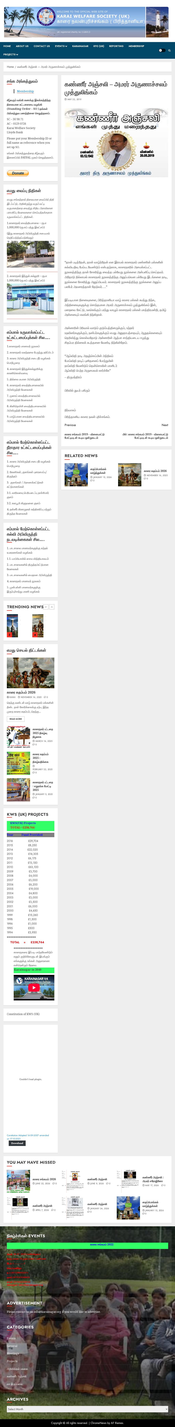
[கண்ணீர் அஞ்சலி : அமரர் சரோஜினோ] (128, 1181)
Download (17, 1143)
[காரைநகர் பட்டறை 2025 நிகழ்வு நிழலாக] (12, 625)
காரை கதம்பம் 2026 (155, 471)
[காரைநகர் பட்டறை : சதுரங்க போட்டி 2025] (18, 789)
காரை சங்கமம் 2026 (44, 1179)
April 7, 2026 (42, 1210)
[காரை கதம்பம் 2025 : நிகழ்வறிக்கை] (18, 763)
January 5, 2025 (44, 794)
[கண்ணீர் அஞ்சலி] (73, 1181)
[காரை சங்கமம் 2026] (37, 625)
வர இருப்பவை (15, 1384)
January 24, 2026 (99, 1208)
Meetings (13, 1353)
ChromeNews (98, 1423)
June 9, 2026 (97, 1183)
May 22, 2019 (74, 99)
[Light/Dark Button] (162, 50)
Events (60, 46)
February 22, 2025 (42, 769)
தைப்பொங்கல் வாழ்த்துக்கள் (98, 471)
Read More (16, 719)
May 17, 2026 (152, 1185)
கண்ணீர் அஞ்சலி (97, 1179)
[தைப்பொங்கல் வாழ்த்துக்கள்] (76, 474)
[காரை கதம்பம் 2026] (129, 474)
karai (13, 697)
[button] (169, 50)
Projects (9, 54)
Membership (136, 46)
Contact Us (42, 46)
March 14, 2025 (44, 741)
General (12, 1346)
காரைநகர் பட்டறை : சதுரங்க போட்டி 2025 (43, 786)
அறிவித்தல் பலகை (17, 1369)
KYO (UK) (98, 46)
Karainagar (80, 46)
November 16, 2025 (157, 475)
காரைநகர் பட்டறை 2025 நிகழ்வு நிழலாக (43, 733)
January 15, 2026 (102, 477)
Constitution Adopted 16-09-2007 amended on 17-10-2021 (28, 1137)
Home (7, 46)
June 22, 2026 (43, 1183)
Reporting (116, 46)
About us (22, 46)
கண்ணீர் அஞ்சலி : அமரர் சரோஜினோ (153, 1179)
